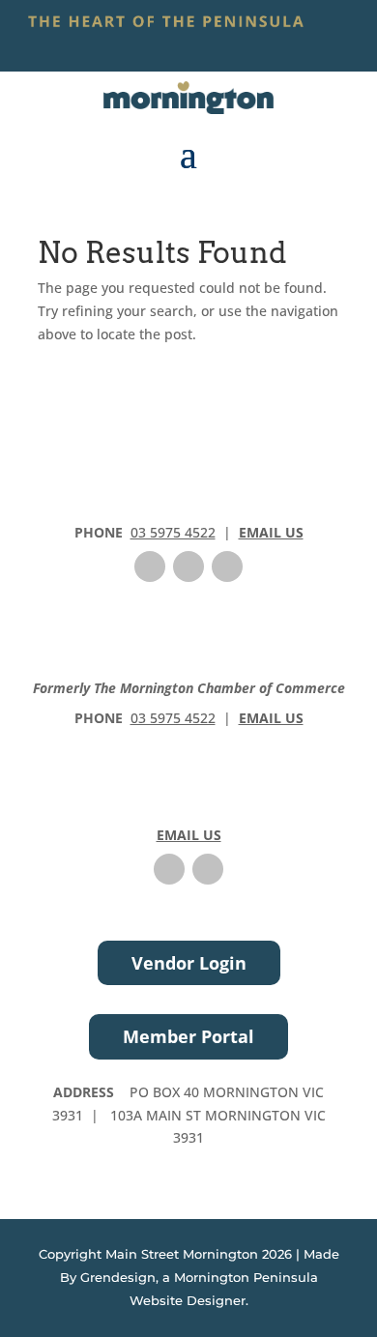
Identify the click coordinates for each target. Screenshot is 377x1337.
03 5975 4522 (173, 532)
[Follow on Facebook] (149, 566)
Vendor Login (188, 962)
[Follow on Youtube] (227, 566)
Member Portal (188, 1036)
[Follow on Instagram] (188, 566)
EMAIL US (271, 532)
